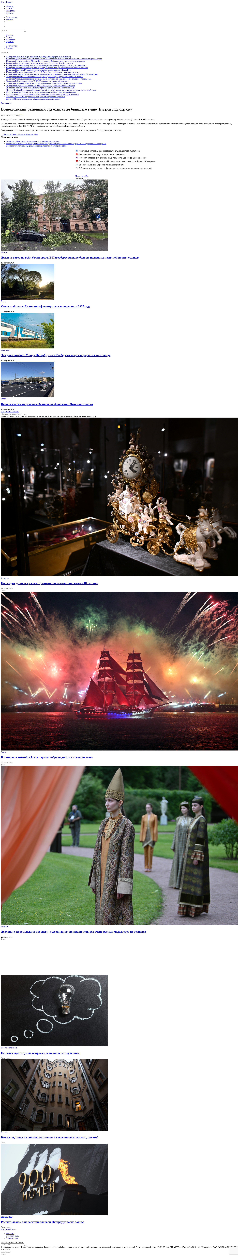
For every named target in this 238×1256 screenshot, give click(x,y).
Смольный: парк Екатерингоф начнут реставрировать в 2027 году (38, 56)
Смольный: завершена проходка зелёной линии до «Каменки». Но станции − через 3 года (48, 79)
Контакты (10, 1234)
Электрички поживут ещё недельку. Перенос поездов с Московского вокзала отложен (47, 68)
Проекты (10, 13)
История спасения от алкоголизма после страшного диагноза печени (112, 158)
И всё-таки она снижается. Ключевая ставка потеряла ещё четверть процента (42, 94)
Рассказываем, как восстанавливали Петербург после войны (42, 1221)
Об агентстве (11, 17)
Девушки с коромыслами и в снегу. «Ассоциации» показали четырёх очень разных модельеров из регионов (73, 931)
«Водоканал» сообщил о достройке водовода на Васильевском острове (40, 85)
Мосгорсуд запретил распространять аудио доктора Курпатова (109, 151)
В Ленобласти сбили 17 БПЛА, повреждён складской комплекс (37, 81)
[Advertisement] (75, 957)
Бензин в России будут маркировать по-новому (102, 154)
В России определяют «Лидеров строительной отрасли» (33, 99)
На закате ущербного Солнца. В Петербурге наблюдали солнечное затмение (43, 72)
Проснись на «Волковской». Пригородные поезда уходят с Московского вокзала (44, 77)
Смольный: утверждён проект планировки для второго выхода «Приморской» (44, 83)
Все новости (6, 103)
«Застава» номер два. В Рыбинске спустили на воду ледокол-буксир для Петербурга (46, 65)
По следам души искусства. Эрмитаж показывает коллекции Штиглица (49, 583)
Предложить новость (10, 411)
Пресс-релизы (12, 1238)
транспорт (5, 350)
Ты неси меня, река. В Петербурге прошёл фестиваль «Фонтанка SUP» (40, 88)
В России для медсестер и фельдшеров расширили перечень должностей (115, 168)
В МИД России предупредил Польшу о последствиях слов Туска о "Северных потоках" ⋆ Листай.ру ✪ (115, 162)
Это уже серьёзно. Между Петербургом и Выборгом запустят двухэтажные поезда (45, 61)
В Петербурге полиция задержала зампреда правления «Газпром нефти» (36, 146)
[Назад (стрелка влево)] (2, 1254)
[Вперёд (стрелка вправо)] (4, 1254)
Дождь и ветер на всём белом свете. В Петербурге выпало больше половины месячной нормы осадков (54, 59)
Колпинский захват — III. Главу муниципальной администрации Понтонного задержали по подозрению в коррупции (56, 144)
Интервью (10, 11)
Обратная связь (12, 1236)
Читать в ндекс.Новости (14, 134)
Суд (20, 115)
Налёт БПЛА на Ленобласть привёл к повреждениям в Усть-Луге (38, 70)
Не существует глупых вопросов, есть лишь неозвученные (40, 1053)
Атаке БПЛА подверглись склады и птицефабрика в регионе (35, 97)
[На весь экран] (7, 1252)
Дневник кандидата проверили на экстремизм (101, 165)
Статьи (9, 8)
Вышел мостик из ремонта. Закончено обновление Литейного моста (39, 63)
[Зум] (9, 1252)
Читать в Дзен (32, 134)
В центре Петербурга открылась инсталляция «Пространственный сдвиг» (41, 92)
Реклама (9, 19)
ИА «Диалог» (7, 2)
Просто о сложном (9, 1048)
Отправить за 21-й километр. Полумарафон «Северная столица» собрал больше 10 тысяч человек (52, 74)
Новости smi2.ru (82, 176)
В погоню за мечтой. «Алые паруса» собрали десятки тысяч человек (47, 757)
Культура (5, 578)
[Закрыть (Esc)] (2, 1252)
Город (3, 301)
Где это (4, 1132)
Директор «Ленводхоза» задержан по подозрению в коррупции (33, 141)
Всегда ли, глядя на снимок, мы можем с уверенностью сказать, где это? (49, 1137)
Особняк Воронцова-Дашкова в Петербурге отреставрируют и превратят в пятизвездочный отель (51, 90)
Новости (9, 6)
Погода (4, 252)
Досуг (3, 752)
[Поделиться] (4, 1252)
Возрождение (6, 1217)
